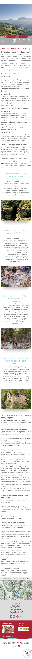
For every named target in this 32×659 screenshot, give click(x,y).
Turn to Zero (26, 642)
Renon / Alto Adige (14, 642)
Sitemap (14, 636)
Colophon (19, 636)
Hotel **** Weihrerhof (7, 578)
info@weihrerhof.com (16, 612)
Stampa (27, 636)
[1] (27, 653)
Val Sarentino (26, 135)
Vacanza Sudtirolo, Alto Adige (6, 642)
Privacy (23, 636)
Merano (10, 113)
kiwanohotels (14, 646)
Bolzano (12, 82)
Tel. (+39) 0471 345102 (16, 611)
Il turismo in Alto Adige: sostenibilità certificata (18, 646)
